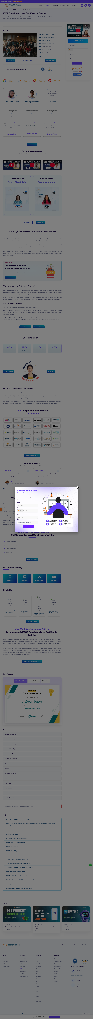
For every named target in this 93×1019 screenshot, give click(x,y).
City (18, 514)
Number (19, 508)
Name (18, 502)
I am (18, 519)
